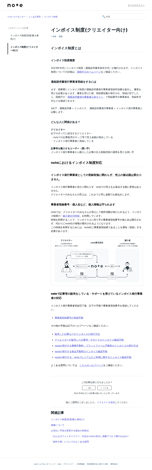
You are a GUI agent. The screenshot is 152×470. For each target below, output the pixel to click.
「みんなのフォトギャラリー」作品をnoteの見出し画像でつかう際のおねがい (90, 436)
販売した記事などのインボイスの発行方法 (77, 334)
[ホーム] (15, 5)
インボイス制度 (51, 16)
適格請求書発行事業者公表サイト (85, 96)
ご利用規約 (80, 464)
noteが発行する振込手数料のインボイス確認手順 (81, 351)
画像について (57, 425)
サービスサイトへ (136, 5)
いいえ (106, 388)
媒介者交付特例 (71, 215)
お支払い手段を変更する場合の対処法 (70, 430)
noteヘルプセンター (16, 16)
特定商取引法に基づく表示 (97, 464)
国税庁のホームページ (89, 71)
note (59, 464)
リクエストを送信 (106, 402)
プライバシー (68, 464)
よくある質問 (35, 16)
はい (90, 388)
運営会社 (114, 464)
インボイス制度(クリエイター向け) (24, 48)
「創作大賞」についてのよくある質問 (70, 441)
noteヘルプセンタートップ (44, 464)
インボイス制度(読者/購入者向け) (24, 37)
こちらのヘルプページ (91, 365)
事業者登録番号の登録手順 (69, 317)
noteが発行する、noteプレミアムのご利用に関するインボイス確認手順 (93, 357)
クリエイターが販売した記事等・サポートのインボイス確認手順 (89, 339)
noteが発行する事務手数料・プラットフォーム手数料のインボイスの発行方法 (96, 345)
